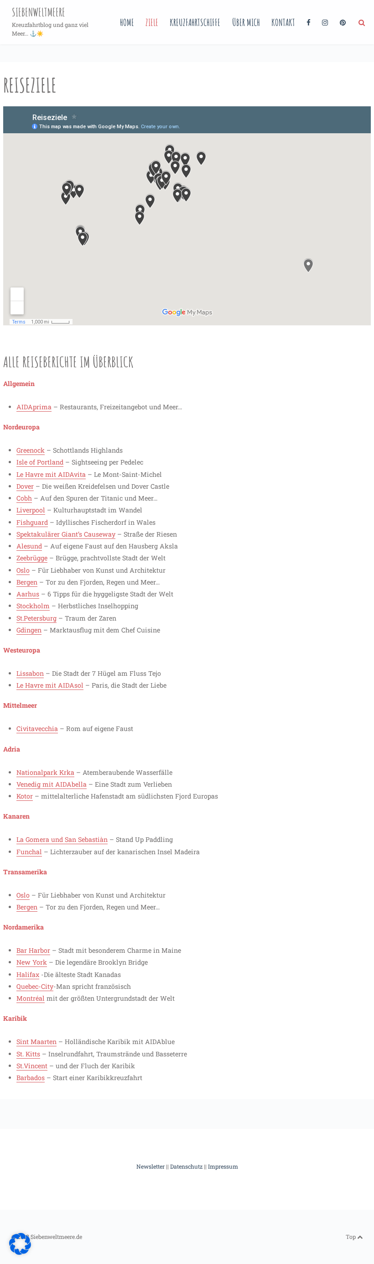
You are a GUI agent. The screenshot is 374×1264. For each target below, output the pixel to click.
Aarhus (27, 594)
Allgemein (19, 383)
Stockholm (33, 605)
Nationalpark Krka (45, 772)
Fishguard (32, 522)
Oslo (23, 570)
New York (31, 962)
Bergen (26, 582)
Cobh (24, 498)
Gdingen (29, 630)
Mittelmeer (20, 705)
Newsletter (150, 1166)
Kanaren (16, 816)
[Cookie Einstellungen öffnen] (20, 1252)
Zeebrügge (31, 558)
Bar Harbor (33, 950)
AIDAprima (34, 406)
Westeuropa (21, 650)
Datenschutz (186, 1166)
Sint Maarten (36, 1041)
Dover (25, 486)
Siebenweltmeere (38, 12)
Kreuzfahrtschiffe (195, 22)
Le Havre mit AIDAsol (49, 685)
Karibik (15, 1018)
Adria (11, 749)
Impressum (223, 1166)
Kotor (24, 796)
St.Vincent (31, 1065)
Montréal (30, 998)
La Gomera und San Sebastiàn (62, 839)
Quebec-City (34, 986)
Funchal (29, 851)
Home (127, 22)
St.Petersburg (36, 618)
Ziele (151, 22)
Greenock (30, 450)
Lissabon (30, 673)
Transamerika (25, 871)
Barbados (30, 1077)
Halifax (27, 974)
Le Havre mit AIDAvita (51, 474)
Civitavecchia (37, 728)
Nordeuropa (21, 427)
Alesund (29, 546)
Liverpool (30, 510)
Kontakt (283, 22)
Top (351, 1236)
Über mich (246, 22)
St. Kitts (28, 1054)
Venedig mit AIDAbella (51, 784)
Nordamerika (23, 927)
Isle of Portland (39, 462)
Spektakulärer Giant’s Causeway (65, 534)
